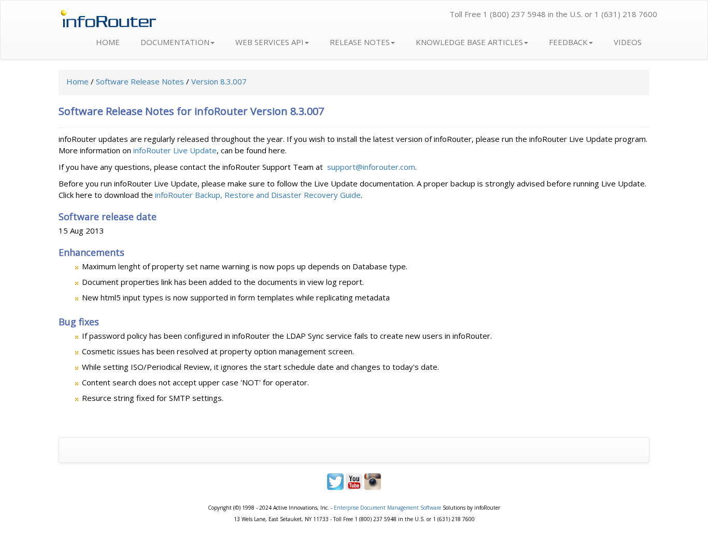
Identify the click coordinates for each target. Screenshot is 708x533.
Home (77, 81)
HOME (108, 42)
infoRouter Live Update (175, 150)
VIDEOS (628, 42)
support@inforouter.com (371, 167)
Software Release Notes (140, 81)
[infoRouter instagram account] (372, 481)
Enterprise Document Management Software (387, 507)
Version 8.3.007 (219, 81)
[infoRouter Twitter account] (335, 481)
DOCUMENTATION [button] (174, 42)
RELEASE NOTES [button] (360, 42)
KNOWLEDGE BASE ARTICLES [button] (469, 42)
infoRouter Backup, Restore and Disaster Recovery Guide (258, 195)
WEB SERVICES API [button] (269, 42)
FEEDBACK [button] (568, 42)
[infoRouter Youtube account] (355, 481)
